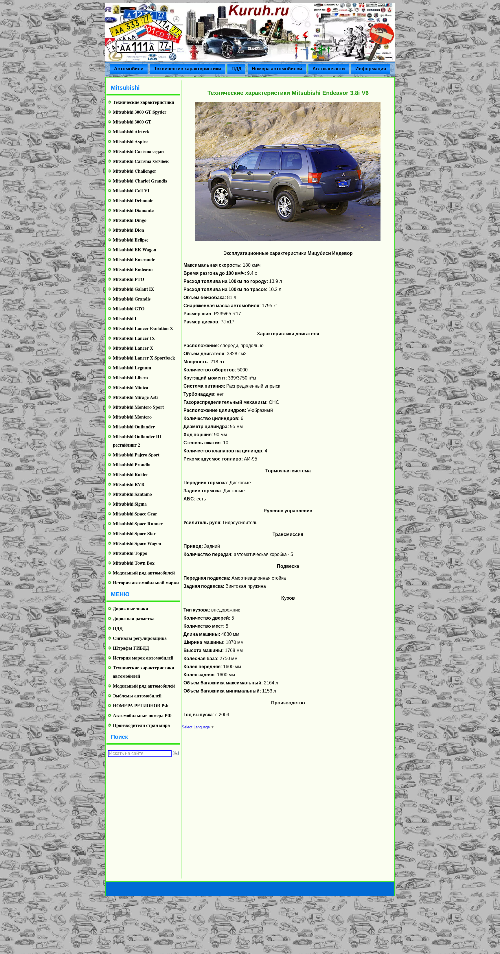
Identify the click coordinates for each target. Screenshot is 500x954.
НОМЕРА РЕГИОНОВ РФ (140, 705)
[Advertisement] (141, 817)
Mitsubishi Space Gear (135, 513)
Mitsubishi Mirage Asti (135, 397)
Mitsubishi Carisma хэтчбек (141, 161)
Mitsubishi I (124, 318)
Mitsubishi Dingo (129, 220)
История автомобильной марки (146, 582)
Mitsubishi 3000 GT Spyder (139, 111)
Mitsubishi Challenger (134, 170)
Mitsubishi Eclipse (130, 239)
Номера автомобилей (277, 68)
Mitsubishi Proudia (131, 464)
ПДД (236, 68)
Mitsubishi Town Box (134, 562)
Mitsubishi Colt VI (131, 190)
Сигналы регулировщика (140, 638)
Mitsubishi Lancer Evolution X (143, 328)
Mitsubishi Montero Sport (138, 407)
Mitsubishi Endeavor (133, 269)
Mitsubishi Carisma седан (138, 151)
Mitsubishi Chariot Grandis (140, 180)
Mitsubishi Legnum (132, 367)
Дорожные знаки (130, 608)
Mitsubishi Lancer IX (134, 338)
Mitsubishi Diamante (133, 210)
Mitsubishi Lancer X (133, 348)
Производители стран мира (141, 725)
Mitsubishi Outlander (134, 426)
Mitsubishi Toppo (130, 553)
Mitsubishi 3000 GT (132, 121)
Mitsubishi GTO (128, 308)
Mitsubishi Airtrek (131, 131)
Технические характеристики (187, 68)
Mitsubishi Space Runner (138, 523)
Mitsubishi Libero (130, 377)
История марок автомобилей (143, 657)
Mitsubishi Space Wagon (137, 543)
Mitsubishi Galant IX (133, 289)
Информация (370, 68)
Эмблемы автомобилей (137, 695)
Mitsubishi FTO (128, 279)
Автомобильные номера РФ (142, 715)
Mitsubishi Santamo (132, 494)
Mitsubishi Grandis (131, 298)
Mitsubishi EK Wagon (134, 249)
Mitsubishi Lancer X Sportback (144, 357)
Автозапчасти (328, 68)
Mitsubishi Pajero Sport (136, 454)
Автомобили (129, 68)
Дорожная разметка (134, 618)
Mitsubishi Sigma (130, 503)
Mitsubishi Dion (128, 229)
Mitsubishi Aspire (130, 141)
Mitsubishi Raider (130, 474)
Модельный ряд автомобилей (144, 572)
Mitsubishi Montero (132, 416)
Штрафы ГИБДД (131, 647)
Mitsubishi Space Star (134, 533)
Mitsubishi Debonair (133, 200)
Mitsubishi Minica (130, 387)
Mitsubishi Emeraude (134, 259)
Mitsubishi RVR (129, 484)
